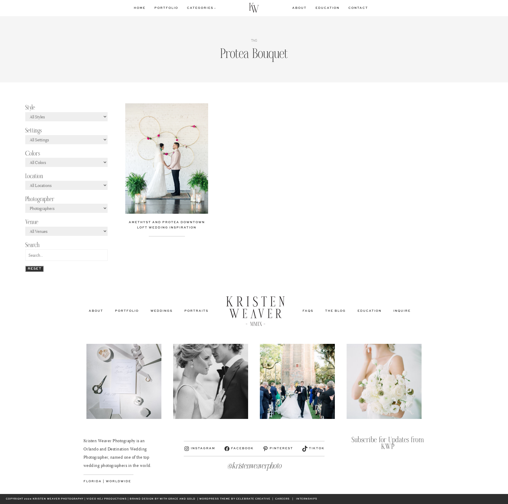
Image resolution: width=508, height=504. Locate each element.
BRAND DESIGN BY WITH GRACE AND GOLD (162, 499)
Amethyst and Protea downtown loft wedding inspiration (167, 225)
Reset (34, 269)
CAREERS (282, 499)
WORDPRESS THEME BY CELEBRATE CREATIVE (234, 499)
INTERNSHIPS (306, 499)
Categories (200, 7)
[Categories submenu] (215, 8)
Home (140, 7)
